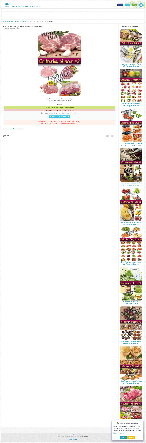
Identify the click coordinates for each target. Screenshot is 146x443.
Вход (134, 5)
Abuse (70, 439)
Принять (123, 437)
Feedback (75, 439)
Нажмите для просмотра (59, 116)
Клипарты (6, 28)
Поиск (120, 5)
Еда (7, 128)
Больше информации (118, 434)
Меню (127, 5)
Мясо (14, 128)
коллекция (10, 128)
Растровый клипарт (14, 28)
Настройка (131, 437)
